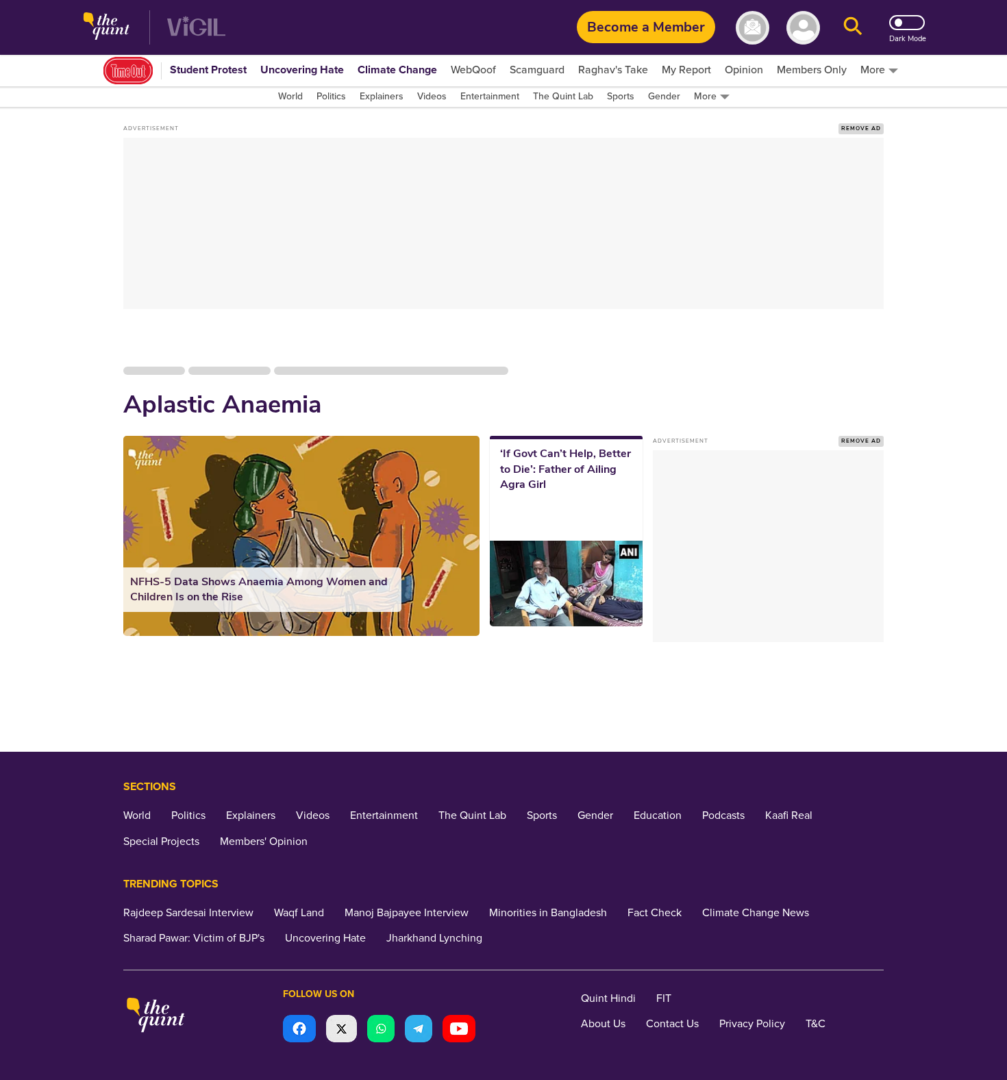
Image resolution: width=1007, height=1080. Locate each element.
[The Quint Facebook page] (299, 1030)
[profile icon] (803, 28)
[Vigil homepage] (196, 28)
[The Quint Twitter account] (341, 1030)
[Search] (853, 28)
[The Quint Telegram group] (418, 1030)
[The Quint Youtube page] (459, 1030)
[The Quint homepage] (106, 28)
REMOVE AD (861, 128)
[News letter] (752, 28)
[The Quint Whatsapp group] (381, 1030)
